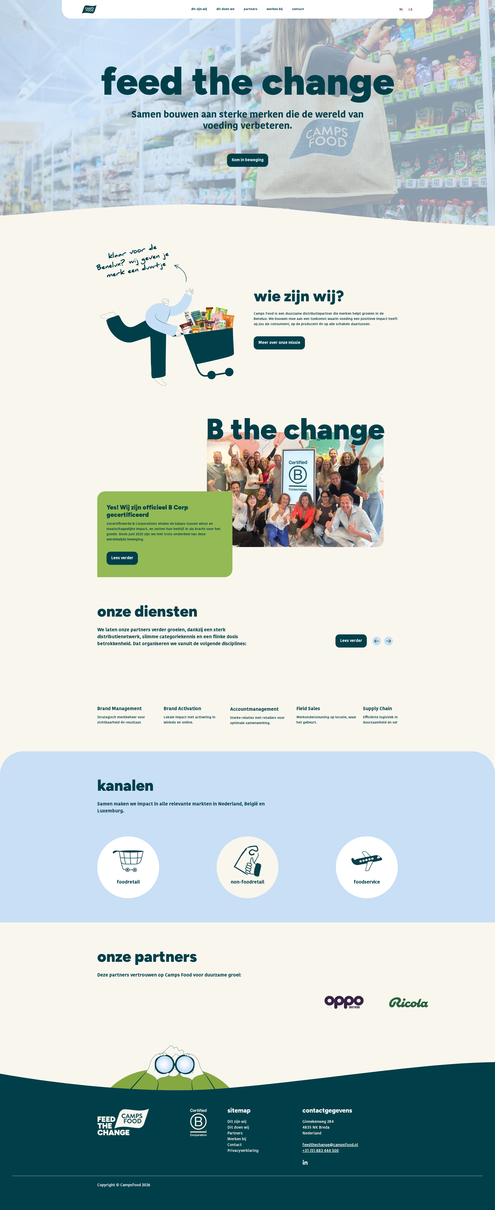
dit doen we (225, 9)
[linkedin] (305, 1166)
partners (250, 9)
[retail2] (247, 867)
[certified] (198, 1122)
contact (298, 9)
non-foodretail (247, 882)
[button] (376, 641)
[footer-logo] (123, 1122)
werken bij (275, 9)
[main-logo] (89, 9)
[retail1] (128, 867)
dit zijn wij (199, 9)
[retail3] (367, 867)
